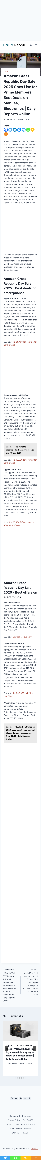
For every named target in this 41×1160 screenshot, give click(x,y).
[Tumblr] (29, 1098)
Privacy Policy (14, 1120)
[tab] (16, 1078)
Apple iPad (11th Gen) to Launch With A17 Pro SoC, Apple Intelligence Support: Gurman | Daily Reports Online (30, 982)
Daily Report (10, 119)
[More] (6, 134)
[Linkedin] (15, 130)
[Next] (34, 1048)
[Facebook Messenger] (19, 130)
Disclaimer (27, 1116)
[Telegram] (24, 130)
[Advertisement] (20, 20)
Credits (34, 1148)
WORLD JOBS (12, 1124)
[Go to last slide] (6, 1048)
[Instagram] (20, 1098)
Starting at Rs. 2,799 (22, 637)
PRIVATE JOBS (28, 1124)
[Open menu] (36, 45)
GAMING (15, 1133)
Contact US (14, 1116)
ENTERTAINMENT (24, 1129)
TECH (6, 71)
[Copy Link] (33, 130)
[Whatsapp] (28, 130)
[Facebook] (6, 130)
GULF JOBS (28, 1120)
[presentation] (20, 1031)
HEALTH (25, 1133)
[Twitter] (10, 130)
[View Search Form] (31, 45)
